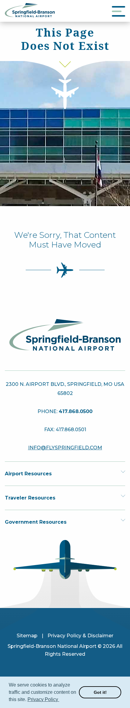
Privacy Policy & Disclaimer (80, 635)
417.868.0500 (76, 411)
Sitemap (27, 635)
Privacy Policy (43, 699)
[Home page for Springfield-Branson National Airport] (30, 15)
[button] (60, 700)
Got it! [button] (100, 692)
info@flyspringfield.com (65, 448)
